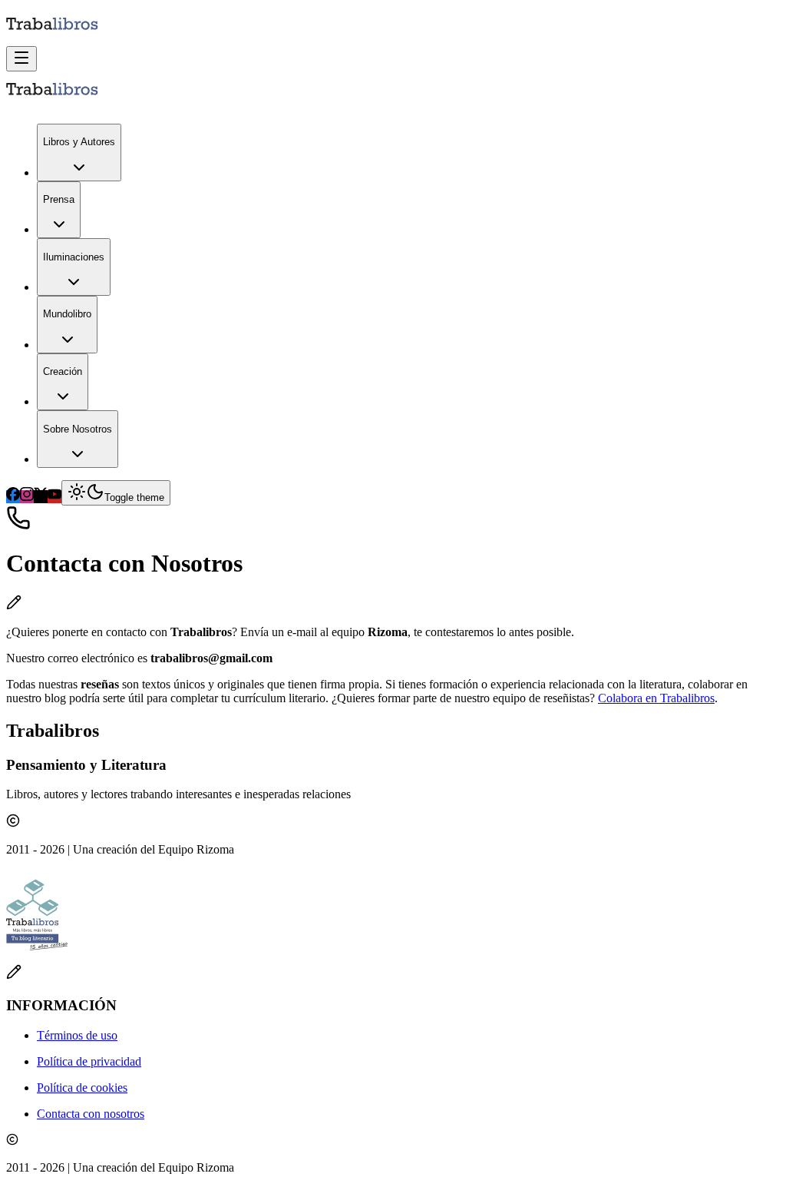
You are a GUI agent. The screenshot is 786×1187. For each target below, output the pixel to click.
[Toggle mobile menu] (21, 58)
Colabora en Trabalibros (656, 698)
